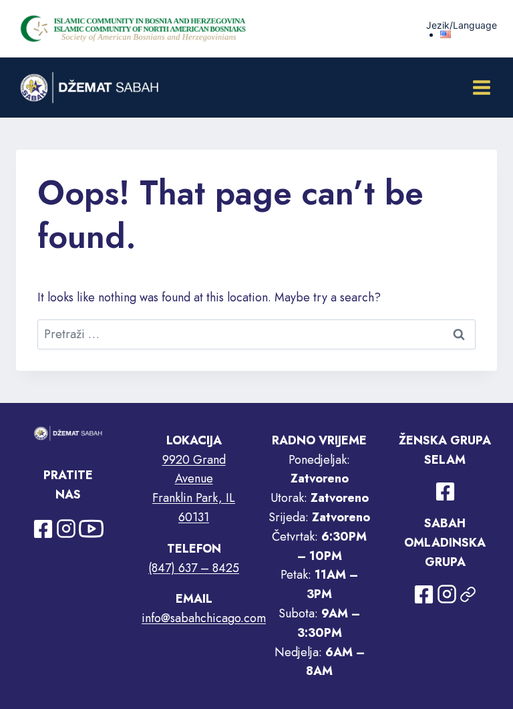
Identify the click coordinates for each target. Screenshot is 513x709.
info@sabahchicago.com (204, 618)
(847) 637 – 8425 (193, 568)
